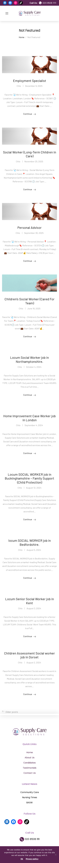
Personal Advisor (29, 227)
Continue (27, 113)
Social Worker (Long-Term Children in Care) (29, 154)
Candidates (29, 762)
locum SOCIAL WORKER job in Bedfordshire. (29, 542)
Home (29, 752)
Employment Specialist (29, 81)
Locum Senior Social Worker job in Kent (29, 601)
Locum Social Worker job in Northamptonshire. (29, 359)
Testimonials (29, 767)
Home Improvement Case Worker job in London (29, 418)
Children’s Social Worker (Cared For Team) (29, 301)
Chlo (19, 86)
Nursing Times (29, 797)
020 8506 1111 (49, 2)
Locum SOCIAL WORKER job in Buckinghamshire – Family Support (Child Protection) (29, 478)
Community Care (29, 792)
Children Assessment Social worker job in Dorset (29, 655)
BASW (29, 802)
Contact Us (29, 773)
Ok (22, 859)
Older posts (11, 711)
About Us (29, 757)
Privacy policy (32, 859)
